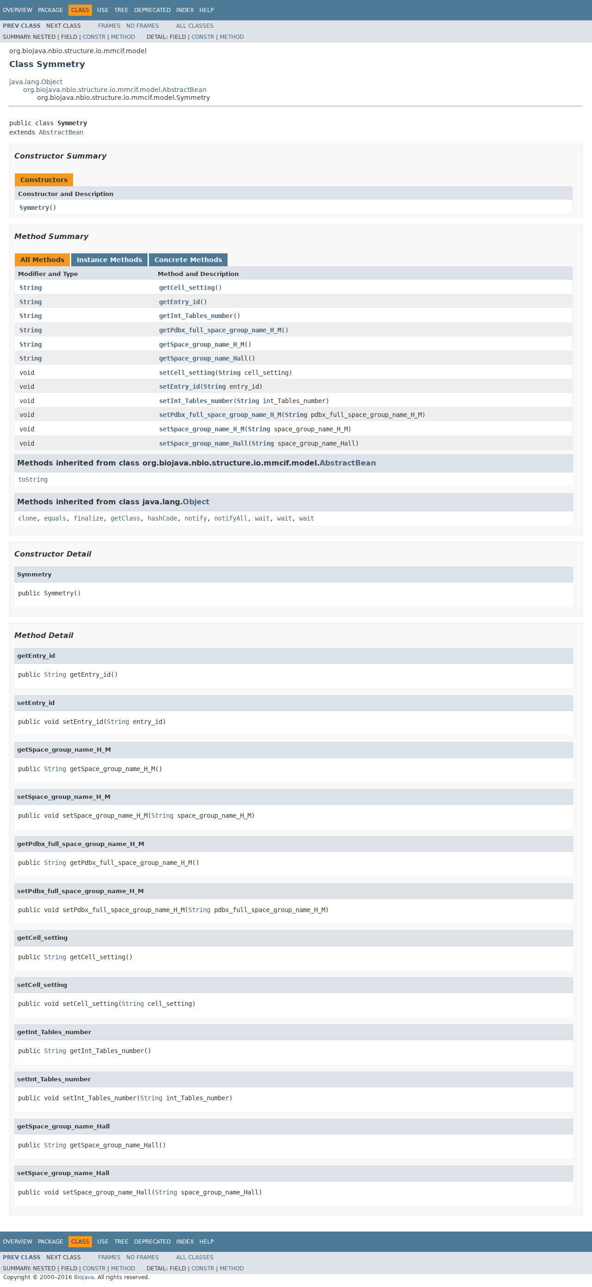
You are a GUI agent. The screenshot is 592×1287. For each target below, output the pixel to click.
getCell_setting (187, 287)
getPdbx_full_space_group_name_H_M (220, 330)
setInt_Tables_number (196, 400)
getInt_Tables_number (196, 315)
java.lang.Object (35, 82)
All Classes (195, 26)
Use (103, 10)
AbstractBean (61, 132)
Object (196, 501)
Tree (121, 10)
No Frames (142, 26)
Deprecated (152, 10)
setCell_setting (187, 372)
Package (50, 10)
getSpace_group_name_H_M (201, 344)
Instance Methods (109, 260)
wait (262, 518)
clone (27, 518)
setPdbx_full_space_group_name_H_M (220, 414)
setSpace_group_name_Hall (203, 443)
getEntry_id (179, 302)
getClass (125, 518)
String (30, 287)
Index (185, 10)
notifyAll (230, 518)
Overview (17, 10)
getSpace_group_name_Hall (203, 358)
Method (123, 37)
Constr (94, 37)
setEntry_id (179, 386)
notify (196, 518)
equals (55, 518)
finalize (88, 518)
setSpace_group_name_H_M (201, 429)
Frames (109, 26)
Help (206, 10)
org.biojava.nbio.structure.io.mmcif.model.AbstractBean (115, 89)
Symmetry (34, 207)
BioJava (84, 1277)
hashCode (162, 518)
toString (33, 479)
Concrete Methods (188, 260)
